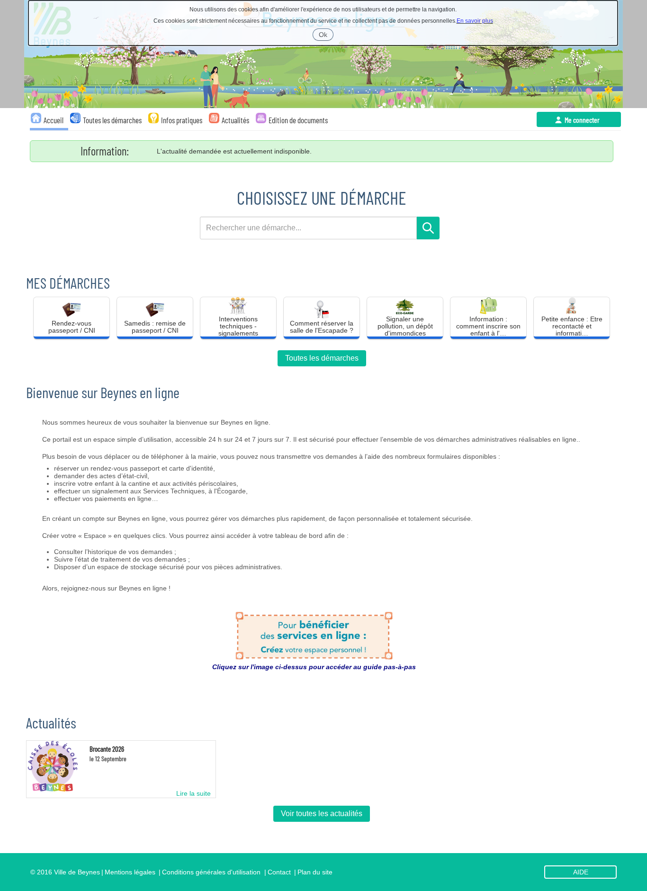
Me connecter (582, 119)
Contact (279, 872)
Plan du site (314, 872)
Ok (326, 35)
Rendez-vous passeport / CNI (71, 326)
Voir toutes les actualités (321, 813)
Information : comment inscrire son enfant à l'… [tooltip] (488, 325)
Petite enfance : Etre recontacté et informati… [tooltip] (571, 325)
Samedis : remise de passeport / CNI (155, 326)
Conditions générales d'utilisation (211, 872)
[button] (71, 318)
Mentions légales (130, 872)
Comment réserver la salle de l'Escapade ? (321, 326)
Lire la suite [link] (193, 793)
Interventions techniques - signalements (238, 325)
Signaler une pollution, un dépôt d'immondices (405, 325)
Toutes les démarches (322, 358)
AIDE (580, 872)
